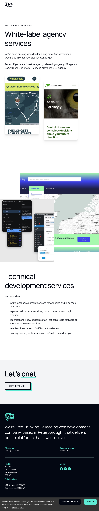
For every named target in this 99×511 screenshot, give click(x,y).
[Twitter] (65, 468)
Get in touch (17, 386)
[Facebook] (61, 468)
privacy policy (18, 508)
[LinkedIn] (69, 468)
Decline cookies (70, 502)
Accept (90, 502)
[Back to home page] (9, 418)
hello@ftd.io (65, 451)
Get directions (11, 479)
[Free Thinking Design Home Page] (9, 5)
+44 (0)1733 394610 (13, 451)
